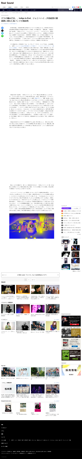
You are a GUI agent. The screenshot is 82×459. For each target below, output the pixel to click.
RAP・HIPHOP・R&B (26, 440)
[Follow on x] (74, 7)
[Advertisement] (50, 3)
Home (4, 7)
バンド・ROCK (18, 440)
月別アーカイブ (4, 443)
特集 (3, 10)
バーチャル (52, 440)
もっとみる (56, 319)
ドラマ (3, 23)
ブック (77, 10)
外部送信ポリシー (23, 453)
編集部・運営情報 (16, 451)
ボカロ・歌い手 (58, 440)
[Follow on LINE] (80, 7)
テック (77, 9)
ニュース (26, 10)
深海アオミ (15, 23)
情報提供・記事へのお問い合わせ (28, 451)
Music (10, 7)
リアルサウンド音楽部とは (6, 451)
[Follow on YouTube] (78, 7)
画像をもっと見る (76, 271)
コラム (16, 10)
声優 (70, 440)
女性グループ (46, 440)
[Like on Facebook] (73, 7)
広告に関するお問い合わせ (41, 451)
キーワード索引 (4, 446)
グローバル (34, 440)
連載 (21, 10)
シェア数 (76, 208)
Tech (21, 7)
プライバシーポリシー (5, 453)
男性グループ (39, 440)
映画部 (71, 10)
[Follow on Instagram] (76, 7)
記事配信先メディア (32, 453)
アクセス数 (66, 208)
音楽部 (71, 9)
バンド (9, 23)
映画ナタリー (38, 98)
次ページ (33, 279)
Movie (16, 7)
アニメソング (65, 440)
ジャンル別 (33, 10)
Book (27, 7)
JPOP (12, 23)
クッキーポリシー (14, 453)
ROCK (6, 23)
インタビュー (9, 10)
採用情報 (49, 451)
